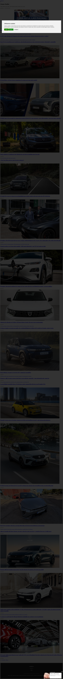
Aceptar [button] (6, 29)
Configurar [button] (16, 29)
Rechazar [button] (11, 29)
